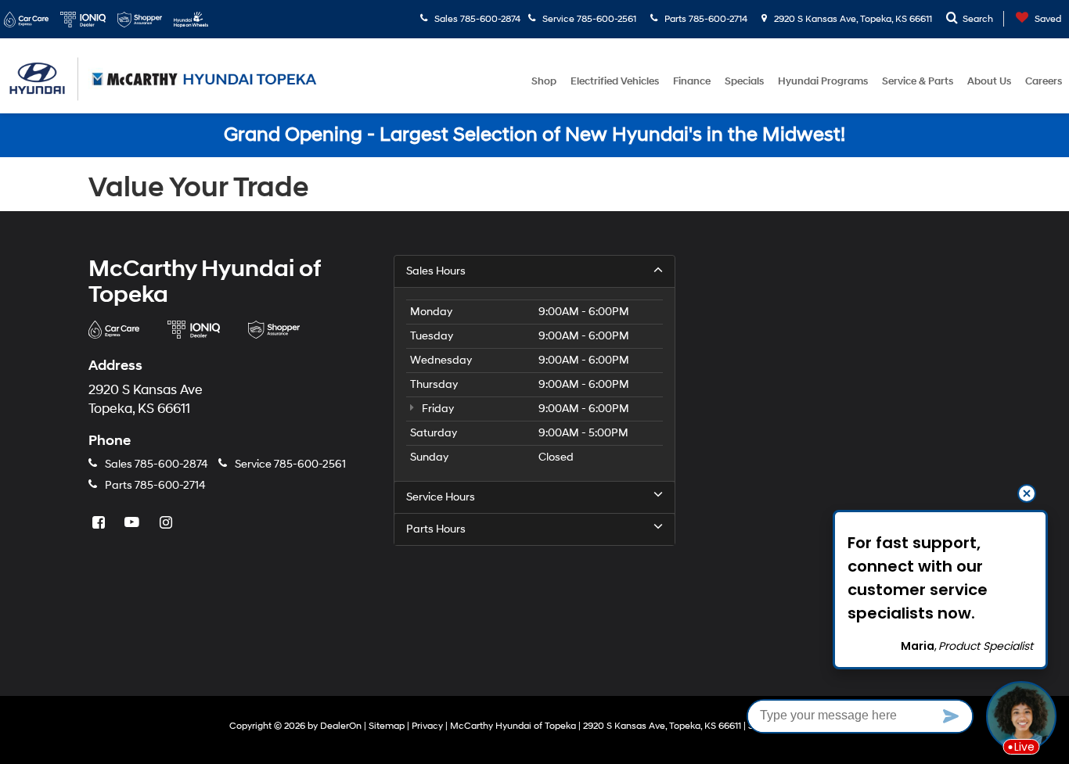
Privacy (427, 726)
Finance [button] (692, 81)
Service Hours (440, 497)
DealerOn (341, 726)
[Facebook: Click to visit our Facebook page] (100, 523)
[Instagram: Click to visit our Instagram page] (167, 523)
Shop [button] (543, 81)
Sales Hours (436, 271)
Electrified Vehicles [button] (614, 81)
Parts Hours (436, 529)
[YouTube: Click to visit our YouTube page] (133, 523)
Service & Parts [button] (917, 81)
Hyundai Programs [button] (823, 81)
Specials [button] (744, 81)
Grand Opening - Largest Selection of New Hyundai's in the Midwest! (534, 135)
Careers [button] (1043, 81)
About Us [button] (989, 81)
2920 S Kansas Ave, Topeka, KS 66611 (852, 19)
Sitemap (387, 726)
